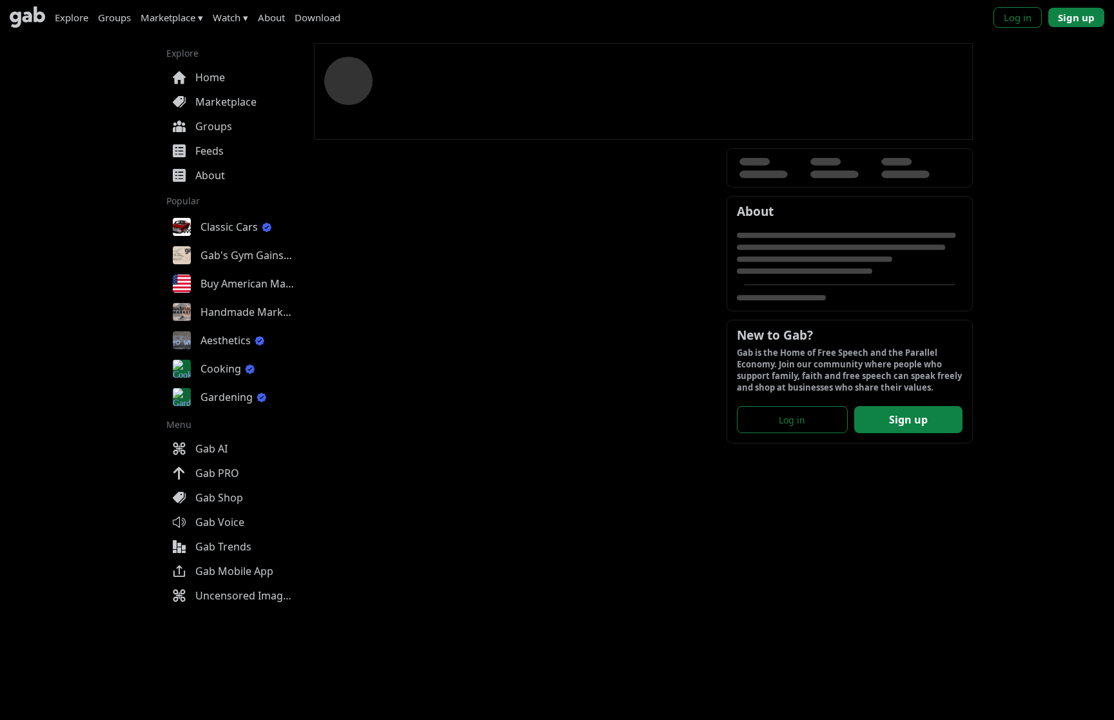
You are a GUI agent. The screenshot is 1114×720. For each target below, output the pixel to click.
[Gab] (27, 17)
